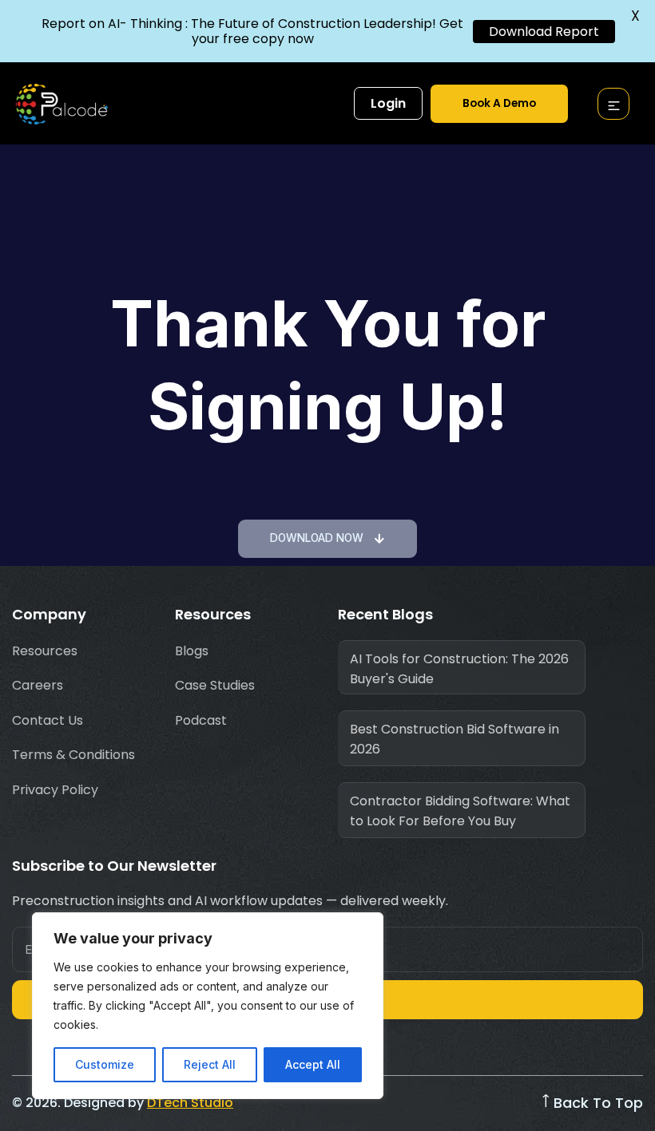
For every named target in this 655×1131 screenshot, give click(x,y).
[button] (613, 107)
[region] (207, 1005)
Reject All (210, 1064)
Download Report (544, 31)
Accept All (312, 1064)
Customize (104, 1064)
